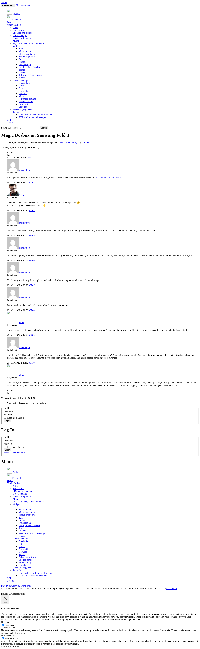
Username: (9, 411)
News (15, 27)
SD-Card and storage (22, 33)
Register (7, 452)
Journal (22, 62)
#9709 (32, 335)
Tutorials (17, 112)
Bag (21, 59)
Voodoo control (26, 101)
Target (22, 70)
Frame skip (24, 91)
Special (22, 77)
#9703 (32, 182)
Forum (10, 22)
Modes (16, 40)
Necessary (9, 625)
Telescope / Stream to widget (32, 75)
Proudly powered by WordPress (16, 586)
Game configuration (22, 38)
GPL (9, 120)
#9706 (32, 260)
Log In (7, 421)
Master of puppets (27, 56)
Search (4, 2)
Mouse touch (25, 51)
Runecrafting (25, 104)
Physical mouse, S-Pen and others (28, 43)
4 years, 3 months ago (68, 142)
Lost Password (18, 452)
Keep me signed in (15, 417)
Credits (10, 122)
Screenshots (18, 30)
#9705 (32, 235)
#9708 (32, 310)
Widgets (16, 46)
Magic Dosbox (14, 25)
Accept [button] (162, 588)
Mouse (22, 96)
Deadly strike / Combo (29, 67)
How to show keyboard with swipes (35, 114)
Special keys (24, 83)
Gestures (23, 93)
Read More (171, 588)
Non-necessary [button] (8, 635)
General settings (20, 80)
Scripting (23, 106)
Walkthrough (25, 64)
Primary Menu (8, 5)
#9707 (32, 285)
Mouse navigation (27, 54)
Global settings (20, 35)
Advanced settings (27, 99)
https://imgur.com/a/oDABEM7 (109, 177)
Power (22, 88)
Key (21, 48)
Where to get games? (22, 109)
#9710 (32, 362)
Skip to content (23, 5)
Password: (9, 414)
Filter (21, 85)
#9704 (32, 210)
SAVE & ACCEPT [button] (10, 646)
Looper (22, 72)
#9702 (30, 157)
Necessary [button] (6, 622)
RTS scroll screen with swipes (33, 117)
